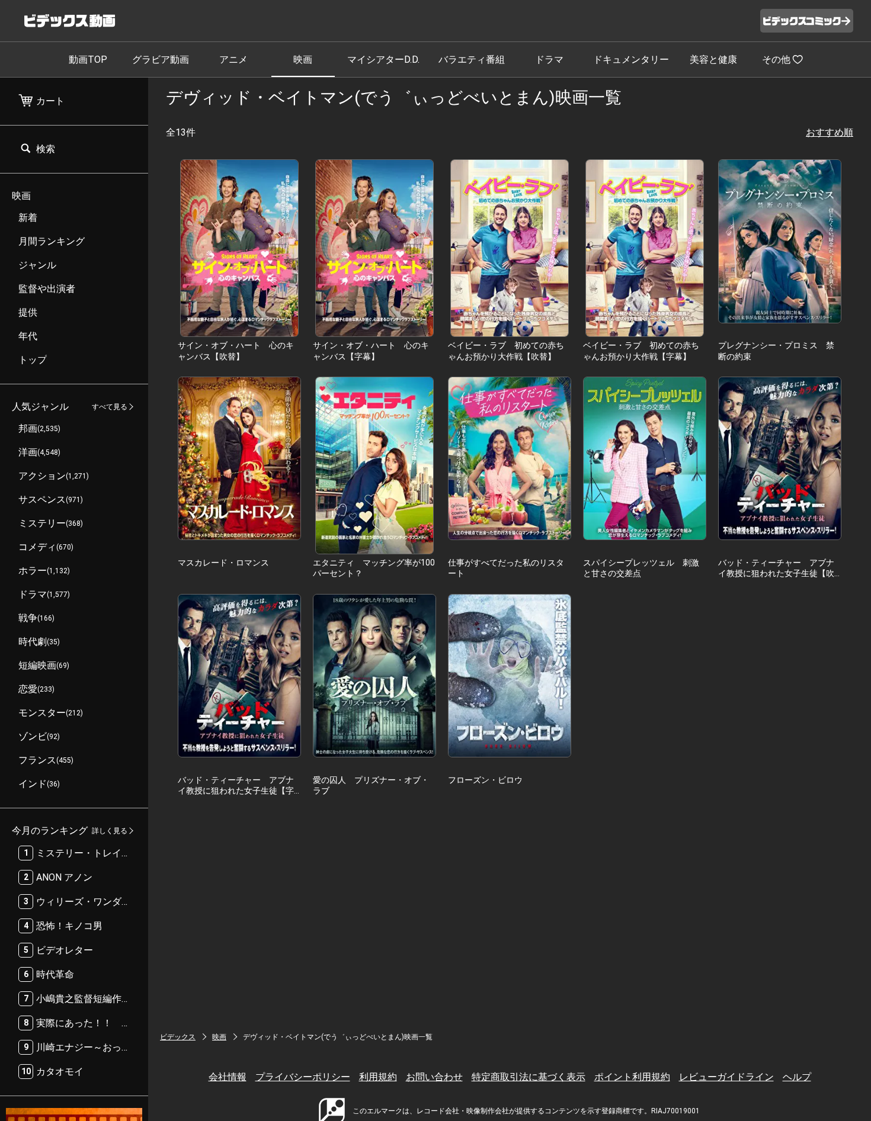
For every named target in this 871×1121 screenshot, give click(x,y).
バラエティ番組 (471, 59)
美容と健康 (713, 59)
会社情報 (227, 1077)
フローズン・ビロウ (485, 780)
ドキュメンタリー (631, 59)
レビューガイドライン (726, 1077)
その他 (776, 59)
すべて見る (109, 407)
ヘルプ (797, 1077)
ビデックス (178, 1037)
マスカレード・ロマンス (223, 562)
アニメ (233, 59)
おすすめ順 (829, 132)
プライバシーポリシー (302, 1077)
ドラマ (549, 59)
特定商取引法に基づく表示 (528, 1077)
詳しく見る (109, 831)
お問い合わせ (434, 1077)
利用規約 (378, 1077)
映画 (302, 59)
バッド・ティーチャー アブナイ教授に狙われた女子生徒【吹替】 (776, 573)
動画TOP (88, 59)
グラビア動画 (160, 59)
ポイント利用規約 (632, 1077)
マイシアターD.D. (383, 59)
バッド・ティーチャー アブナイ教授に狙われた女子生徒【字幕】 (236, 790)
